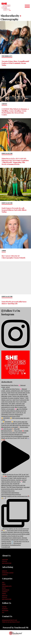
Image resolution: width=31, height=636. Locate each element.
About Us (4, 595)
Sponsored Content (7, 573)
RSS (3, 612)
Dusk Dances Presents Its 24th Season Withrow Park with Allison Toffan (14, 210)
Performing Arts (7, 56)
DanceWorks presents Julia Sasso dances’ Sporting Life (14, 302)
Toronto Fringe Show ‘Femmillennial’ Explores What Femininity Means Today (15, 63)
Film (3, 582)
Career (4, 250)
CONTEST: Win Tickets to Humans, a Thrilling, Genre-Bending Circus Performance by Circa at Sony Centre (15, 112)
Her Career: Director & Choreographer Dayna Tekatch (13, 257)
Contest (4, 104)
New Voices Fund (6, 563)
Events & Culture (7, 153)
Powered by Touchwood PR (15, 627)
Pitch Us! (4, 561)
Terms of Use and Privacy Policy (11, 622)
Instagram (5, 610)
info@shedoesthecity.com (9, 620)
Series (4, 584)
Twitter (4, 607)
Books (4, 588)
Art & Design (5, 590)
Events (4, 593)
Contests (4, 574)
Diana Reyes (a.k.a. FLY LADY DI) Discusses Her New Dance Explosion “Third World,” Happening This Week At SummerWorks (15, 161)
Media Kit (4, 571)
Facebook (4, 608)
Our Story (5, 559)
